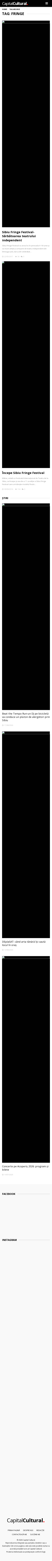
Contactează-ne (19, 1534)
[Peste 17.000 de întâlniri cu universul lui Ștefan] (26, 1262)
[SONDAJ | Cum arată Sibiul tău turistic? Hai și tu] (26, 1393)
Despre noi (28, 1530)
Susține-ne (35, 1534)
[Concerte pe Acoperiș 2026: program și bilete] (26, 1059)
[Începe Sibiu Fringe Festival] (26, 364)
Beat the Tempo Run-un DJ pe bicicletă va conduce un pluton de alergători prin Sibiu (26, 717)
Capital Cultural (29, 1540)
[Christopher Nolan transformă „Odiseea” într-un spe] (26, 1423)
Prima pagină (14, 1530)
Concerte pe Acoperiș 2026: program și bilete (25, 1168)
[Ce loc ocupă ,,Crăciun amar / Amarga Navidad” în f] (26, 1323)
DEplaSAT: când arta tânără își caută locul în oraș (23, 943)
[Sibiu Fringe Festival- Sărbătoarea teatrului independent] (26, 124)
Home (4, 9)
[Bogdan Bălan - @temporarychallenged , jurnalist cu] (26, 1453)
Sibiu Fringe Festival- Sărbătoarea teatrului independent (19, 236)
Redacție (40, 1530)
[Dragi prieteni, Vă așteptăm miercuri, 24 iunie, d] (26, 1487)
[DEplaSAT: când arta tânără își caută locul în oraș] (26, 834)
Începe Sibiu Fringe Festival (23, 473)
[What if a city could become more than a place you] (26, 1358)
